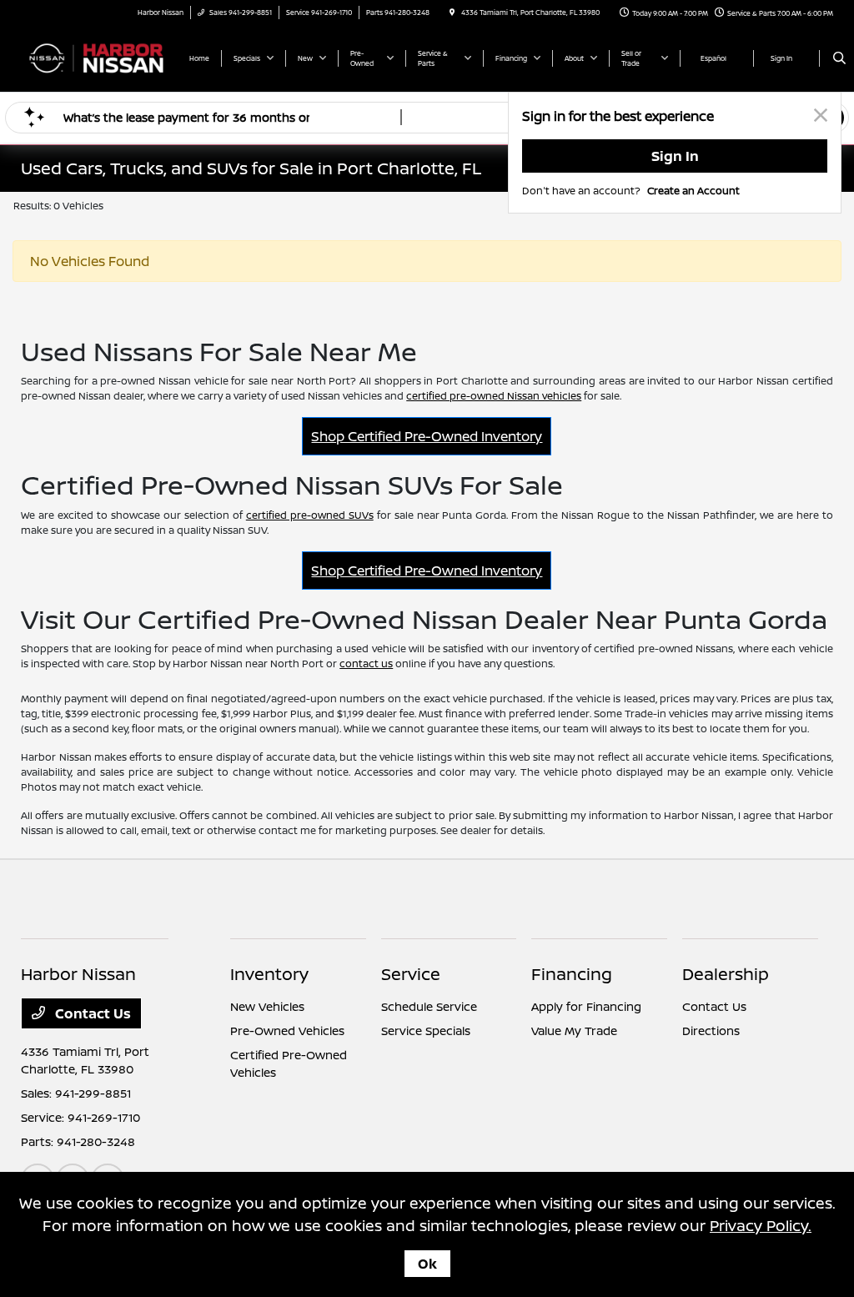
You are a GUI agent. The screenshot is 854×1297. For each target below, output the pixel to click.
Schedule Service (429, 1006)
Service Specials (425, 1030)
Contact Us (91, 1013)
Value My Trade (574, 1030)
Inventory (269, 974)
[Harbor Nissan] (96, 57)
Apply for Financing (586, 1006)
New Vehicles (267, 1006)
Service (410, 974)
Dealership (725, 974)
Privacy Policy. (760, 1225)
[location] (452, 12)
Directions (711, 1030)
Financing (571, 974)
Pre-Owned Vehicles (287, 1030)
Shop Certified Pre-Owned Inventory (426, 436)
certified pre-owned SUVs (310, 515)
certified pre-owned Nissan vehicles (493, 396)
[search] (839, 58)
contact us (366, 663)
